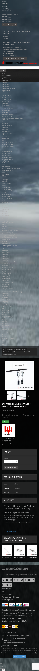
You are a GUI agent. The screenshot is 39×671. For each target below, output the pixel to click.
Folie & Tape (5, 137)
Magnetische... (20, 558)
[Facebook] (14, 581)
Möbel (4, 224)
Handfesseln (5, 84)
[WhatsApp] (3, 586)
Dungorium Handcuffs (8, 88)
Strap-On (4, 206)
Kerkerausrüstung (7, 232)
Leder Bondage (6, 101)
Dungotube (5, 209)
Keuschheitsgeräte (7, 191)
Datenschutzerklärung (10, 597)
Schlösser (4, 140)
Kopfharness (5, 161)
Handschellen (6, 86)
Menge (6, 458)
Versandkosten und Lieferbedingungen (17, 615)
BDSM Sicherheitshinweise (12, 618)
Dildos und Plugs (7, 198)
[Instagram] (10, 581)
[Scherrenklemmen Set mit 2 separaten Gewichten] (11, 395)
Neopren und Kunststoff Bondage (12, 118)
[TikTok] (33, 581)
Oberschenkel (6, 111)
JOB (3, 344)
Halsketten (5, 83)
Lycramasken (6, 153)
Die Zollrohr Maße (19, 621)
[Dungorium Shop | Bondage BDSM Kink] (19, 62)
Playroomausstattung (8, 234)
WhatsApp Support (17, 610)
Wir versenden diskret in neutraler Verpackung (15, 639)
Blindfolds (5, 163)
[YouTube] (29, 581)
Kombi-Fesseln (6, 96)
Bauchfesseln (6, 90)
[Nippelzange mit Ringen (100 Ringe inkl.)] (32, 550)
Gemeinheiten (6, 174)
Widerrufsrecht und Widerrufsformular (17, 613)
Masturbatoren (6, 195)
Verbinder (5, 213)
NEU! (3, 340)
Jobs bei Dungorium (9, 645)
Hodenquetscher (7, 187)
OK (3, 670)
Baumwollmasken (7, 159)
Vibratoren (5, 208)
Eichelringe (5, 181)
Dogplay (4, 226)
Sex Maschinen (6, 243)
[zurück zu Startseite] (4, 349)
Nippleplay (5, 172)
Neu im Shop (7, 621)
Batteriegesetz (7, 599)
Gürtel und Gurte (7, 133)
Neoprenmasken (7, 152)
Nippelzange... (32, 558)
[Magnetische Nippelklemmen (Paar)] (19, 550)
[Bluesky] (7, 581)
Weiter (28, 396)
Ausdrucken (9, 444)
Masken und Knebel (8, 146)
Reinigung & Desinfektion (9, 238)
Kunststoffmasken (7, 157)
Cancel (1, 669)
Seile (3, 135)
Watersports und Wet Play (10, 230)
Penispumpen (6, 196)
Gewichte (4, 185)
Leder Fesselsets (7, 116)
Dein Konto (5, 8)
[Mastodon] (22, 581)
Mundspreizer (6, 167)
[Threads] (18, 581)
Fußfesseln (5, 92)
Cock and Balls (6, 178)
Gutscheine (5, 249)
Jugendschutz (7, 594)
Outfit (3, 228)
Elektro (4, 176)
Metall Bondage (6, 79)
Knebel (4, 165)
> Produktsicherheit (10, 531)
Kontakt (5, 610)
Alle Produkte (6, 75)
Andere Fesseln (6, 131)
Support (4, 1)
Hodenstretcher (6, 183)
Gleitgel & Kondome (8, 236)
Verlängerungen (6, 189)
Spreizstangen (6, 139)
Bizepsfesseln (6, 105)
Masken (4, 148)
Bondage (4, 77)
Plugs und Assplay (7, 202)
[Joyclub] (10, 586)
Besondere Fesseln (7, 94)
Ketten (4, 97)
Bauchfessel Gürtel (7, 109)
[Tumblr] (25, 581)
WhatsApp (5, 3)
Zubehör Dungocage (8, 223)
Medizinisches (6, 239)
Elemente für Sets (7, 219)
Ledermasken (6, 150)
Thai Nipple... (7, 558)
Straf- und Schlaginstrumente (11, 168)
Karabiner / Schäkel (7, 144)
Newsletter (30, 610)
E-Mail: (4, 635)
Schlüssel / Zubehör (8, 142)
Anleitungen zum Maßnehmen (13, 643)
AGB (3, 591)
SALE (3, 342)
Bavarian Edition (7, 247)
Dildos (3, 200)
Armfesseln (5, 129)
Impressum (6, 588)
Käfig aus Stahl (6, 99)
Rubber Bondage (7, 125)
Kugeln (4, 204)
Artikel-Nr (5, 411)
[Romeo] (7, 586)
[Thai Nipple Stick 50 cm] (7, 550)
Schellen (4, 211)
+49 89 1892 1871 (11, 632)
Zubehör (4, 241)
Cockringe (5, 180)
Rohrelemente (6, 215)
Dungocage (5, 221)
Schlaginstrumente (7, 170)
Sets (3, 217)
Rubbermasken (6, 155)
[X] (3, 581)
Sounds (4, 193)
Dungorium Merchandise (9, 245)
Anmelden (5, 6)
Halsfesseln (5, 81)
